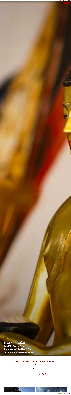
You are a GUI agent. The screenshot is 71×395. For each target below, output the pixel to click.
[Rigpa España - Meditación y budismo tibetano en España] (4, 3)
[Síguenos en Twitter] (68, 0)
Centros (60, 3)
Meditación (51, 3)
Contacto (64, 0)
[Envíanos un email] (69, 0)
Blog (60, 0)
